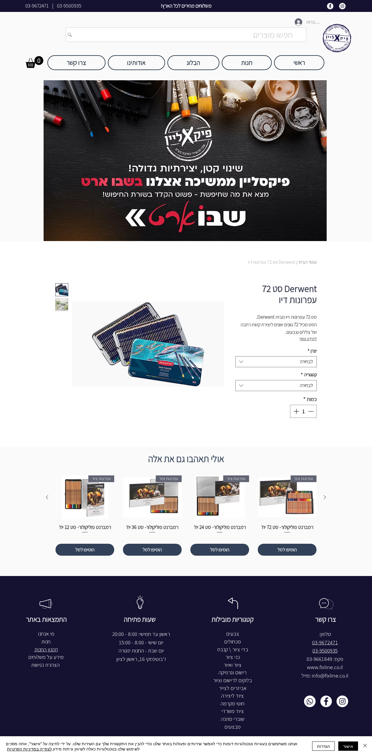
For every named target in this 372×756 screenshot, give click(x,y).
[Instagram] (342, 6)
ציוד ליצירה (232, 695)
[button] (34, 62)
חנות (46, 641)
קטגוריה (309, 374)
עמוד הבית (308, 262)
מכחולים (232, 641)
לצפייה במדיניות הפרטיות (29, 749)
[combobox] (276, 361)
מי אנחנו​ (46, 633)
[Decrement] (311, 411)
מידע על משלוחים (46, 657)
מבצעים (232, 726)
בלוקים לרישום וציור (232, 680)
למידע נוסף (308, 338)
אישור (348, 746)
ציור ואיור (232, 665)
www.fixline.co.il (325, 667)
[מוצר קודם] (324, 497)
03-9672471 (37, 6)
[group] (186, 515)
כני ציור (232, 657)
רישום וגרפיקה (232, 672)
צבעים (232, 633)
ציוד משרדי (232, 711)
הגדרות (323, 746)
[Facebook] (330, 6)
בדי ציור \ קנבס (232, 649)
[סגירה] (365, 746)
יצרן (312, 351)
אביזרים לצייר (232, 688)
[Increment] (296, 411)
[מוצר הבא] (47, 497)
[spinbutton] (304, 411)
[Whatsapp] (310, 701)
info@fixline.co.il (330, 675)
